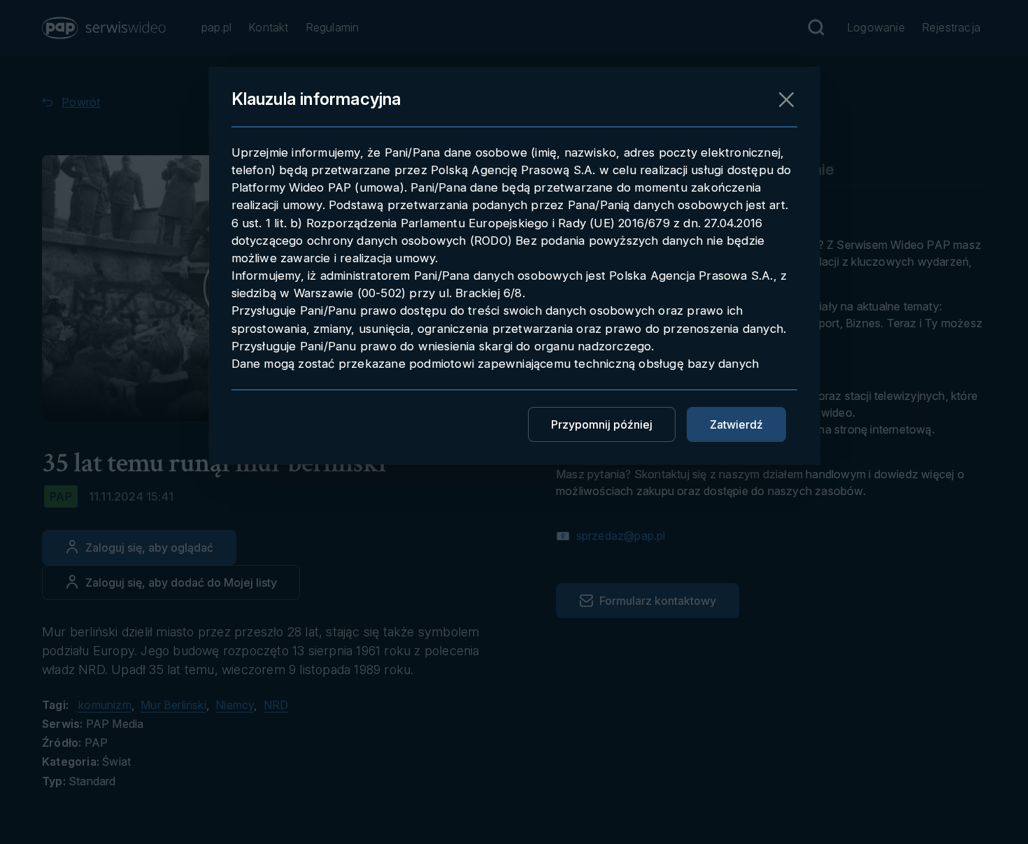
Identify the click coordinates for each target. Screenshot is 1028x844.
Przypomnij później (601, 424)
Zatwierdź (736, 424)
